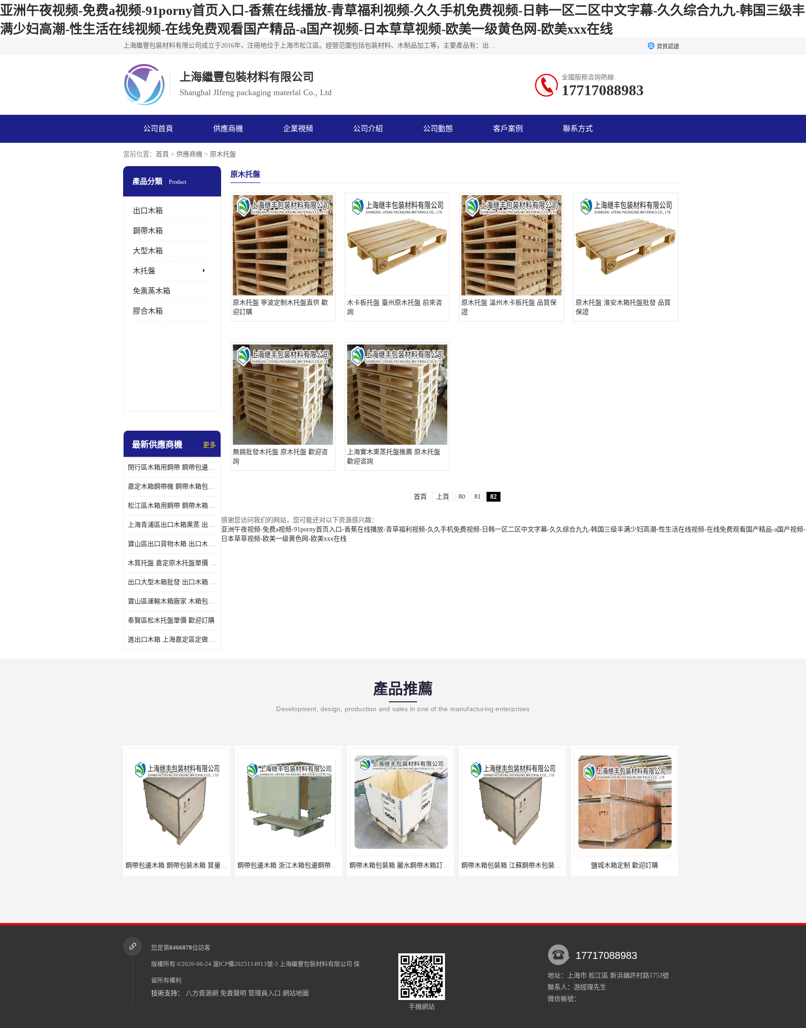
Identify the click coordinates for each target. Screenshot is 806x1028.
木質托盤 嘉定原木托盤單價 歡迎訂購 (172, 562)
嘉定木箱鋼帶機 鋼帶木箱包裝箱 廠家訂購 (172, 486)
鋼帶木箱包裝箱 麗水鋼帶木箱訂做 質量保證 (413, 865)
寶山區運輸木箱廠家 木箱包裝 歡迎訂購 (172, 601)
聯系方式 (578, 129)
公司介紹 (368, 129)
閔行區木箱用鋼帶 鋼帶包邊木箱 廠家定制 (172, 467)
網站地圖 (296, 993)
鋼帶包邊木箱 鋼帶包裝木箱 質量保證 (179, 865)
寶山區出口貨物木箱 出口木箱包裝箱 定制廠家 (172, 543)
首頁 (162, 154)
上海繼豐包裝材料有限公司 (315, 963)
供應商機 (228, 129)
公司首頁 (158, 129)
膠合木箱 (148, 311)
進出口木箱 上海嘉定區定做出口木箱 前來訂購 (172, 639)
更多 (209, 444)
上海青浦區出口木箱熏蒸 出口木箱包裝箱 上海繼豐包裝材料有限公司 (172, 524)
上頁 (442, 496)
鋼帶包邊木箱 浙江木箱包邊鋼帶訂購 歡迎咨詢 (304, 865)
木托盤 (144, 271)
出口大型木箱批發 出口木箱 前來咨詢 (172, 582)
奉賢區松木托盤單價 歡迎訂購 (171, 620)
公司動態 (438, 129)
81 (477, 496)
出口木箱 (148, 211)
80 (462, 496)
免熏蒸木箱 (151, 291)
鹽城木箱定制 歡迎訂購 (624, 865)
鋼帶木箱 (148, 231)
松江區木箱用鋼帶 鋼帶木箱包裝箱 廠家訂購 (172, 505)
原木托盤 (223, 154)
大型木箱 (148, 251)
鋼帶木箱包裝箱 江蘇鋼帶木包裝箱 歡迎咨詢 (525, 865)
